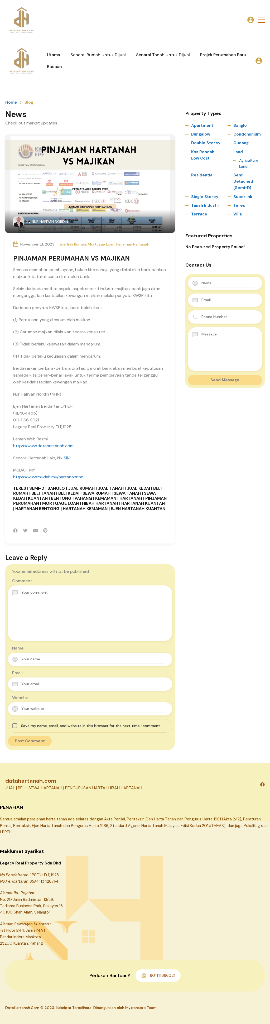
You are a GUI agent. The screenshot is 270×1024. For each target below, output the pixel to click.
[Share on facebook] (15, 530)
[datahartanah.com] (21, 19)
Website (20, 697)
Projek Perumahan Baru (223, 54)
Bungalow (200, 134)
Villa (237, 214)
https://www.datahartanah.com (43, 446)
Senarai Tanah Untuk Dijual (163, 54)
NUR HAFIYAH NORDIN (50, 221)
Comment (22, 581)
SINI (67, 458)
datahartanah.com (30, 781)
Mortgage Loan (101, 244)
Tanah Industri (205, 205)
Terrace (199, 214)
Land (238, 152)
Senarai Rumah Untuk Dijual (98, 54)
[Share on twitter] (25, 530)
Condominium (247, 134)
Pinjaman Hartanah (132, 244)
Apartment (202, 125)
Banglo (240, 125)
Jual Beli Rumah (72, 244)
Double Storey (205, 143)
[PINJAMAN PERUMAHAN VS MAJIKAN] (90, 183)
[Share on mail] (35, 530)
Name (17, 648)
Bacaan (54, 66)
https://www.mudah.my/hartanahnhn (48, 477)
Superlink (242, 196)
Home (11, 102)
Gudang (241, 143)
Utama (53, 54)
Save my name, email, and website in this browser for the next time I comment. (91, 725)
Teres (239, 205)
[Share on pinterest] (45, 530)
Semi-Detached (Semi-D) (243, 181)
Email (17, 673)
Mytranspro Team (141, 1007)
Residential (202, 175)
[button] (261, 20)
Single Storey (204, 196)
